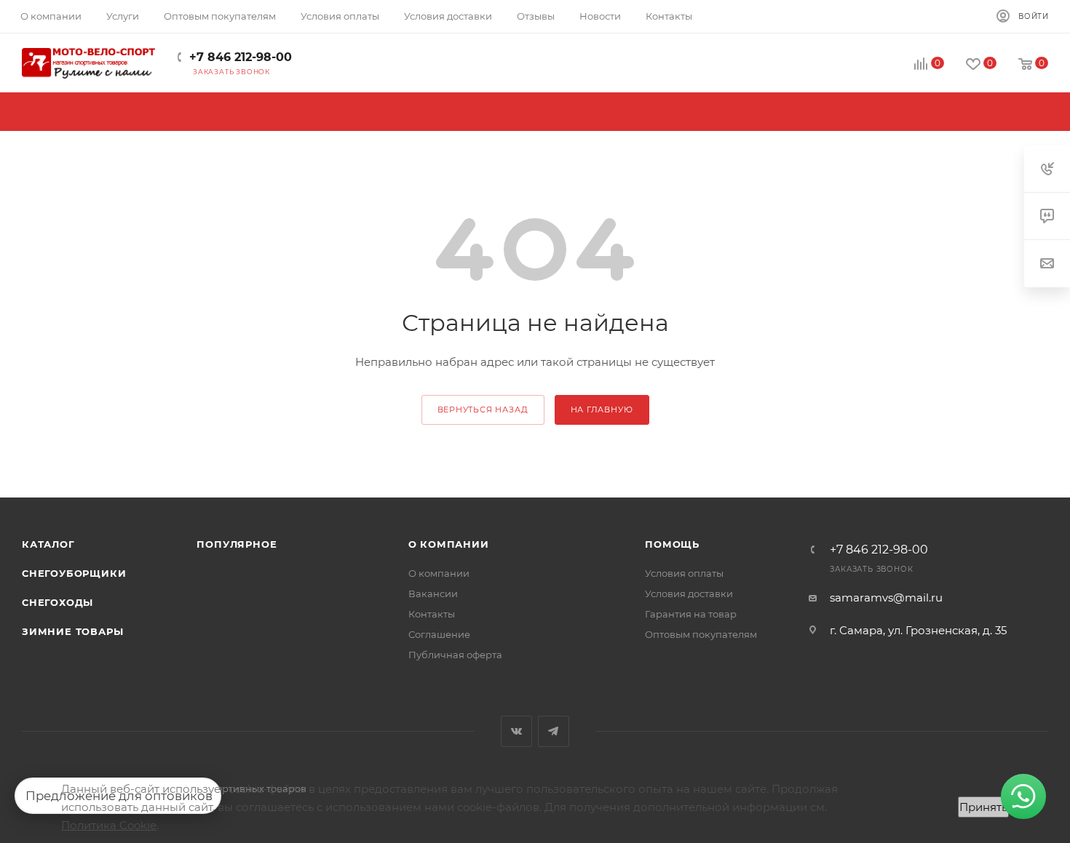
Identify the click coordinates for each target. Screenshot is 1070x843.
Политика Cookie (108, 825)
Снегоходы (57, 602)
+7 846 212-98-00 (240, 57)
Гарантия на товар (691, 614)
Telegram (553, 731)
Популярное (237, 544)
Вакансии (433, 593)
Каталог (48, 544)
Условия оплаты (684, 573)
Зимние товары (72, 631)
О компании (448, 544)
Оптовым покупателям (701, 634)
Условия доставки (689, 593)
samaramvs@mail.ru (886, 597)
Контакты (431, 614)
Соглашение (439, 634)
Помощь (672, 544)
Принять (983, 807)
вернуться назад (482, 409)
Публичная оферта (455, 654)
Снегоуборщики (74, 573)
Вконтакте (516, 731)
